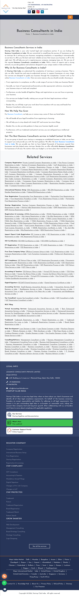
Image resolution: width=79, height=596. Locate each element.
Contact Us (11, 584)
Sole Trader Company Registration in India (21, 179)
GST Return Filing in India (27, 260)
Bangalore (44, 559)
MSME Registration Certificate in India (47, 228)
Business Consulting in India (62, 347)
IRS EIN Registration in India (58, 190)
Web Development (12, 329)
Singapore (52, 574)
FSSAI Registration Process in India (45, 221)
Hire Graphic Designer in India (56, 333)
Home (28, 34)
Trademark (9, 320)
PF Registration (11, 245)
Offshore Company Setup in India (38, 251)
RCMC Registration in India (57, 214)
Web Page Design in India (63, 331)
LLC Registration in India (60, 251)
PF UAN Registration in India (52, 245)
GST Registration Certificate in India (47, 263)
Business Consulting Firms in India (17, 349)
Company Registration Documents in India (52, 174)
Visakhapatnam (51, 568)
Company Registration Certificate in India (25, 172)
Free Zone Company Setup (15, 251)
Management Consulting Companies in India (56, 344)
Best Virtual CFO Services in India (17, 276)
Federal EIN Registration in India (39, 192)
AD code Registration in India (33, 218)
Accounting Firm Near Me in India (38, 291)
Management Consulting (15, 528)
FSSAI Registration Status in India (56, 223)
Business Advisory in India (55, 353)
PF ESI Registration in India (28, 245)
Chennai (12, 565)
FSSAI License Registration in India (59, 218)
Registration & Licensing (14, 214)
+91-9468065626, (34, 5)
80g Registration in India (30, 230)
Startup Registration (13, 205)
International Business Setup (15, 190)
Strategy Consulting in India (63, 349)
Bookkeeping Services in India (31, 289)
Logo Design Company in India (48, 329)
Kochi (33, 568)
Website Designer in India (22, 331)
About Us (35, 584)
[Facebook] (29, 11)
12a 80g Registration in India (57, 216)
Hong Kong (34, 577)
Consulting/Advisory (12, 340)
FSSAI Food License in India (62, 225)
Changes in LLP (11, 489)
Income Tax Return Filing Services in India (58, 274)
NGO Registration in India (15, 167)
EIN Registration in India (36, 190)
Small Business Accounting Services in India (37, 287)
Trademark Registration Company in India (46, 322)
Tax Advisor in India (48, 298)
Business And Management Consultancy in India (57, 342)
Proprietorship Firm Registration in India (34, 196)
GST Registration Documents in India (51, 260)
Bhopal (40, 568)
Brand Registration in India (52, 320)
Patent (8, 502)
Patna (67, 559)
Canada (34, 574)
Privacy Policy (46, 584)
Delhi (27, 559)
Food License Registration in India (37, 225)
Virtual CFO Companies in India (42, 276)
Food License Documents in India (17, 228)
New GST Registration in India (28, 265)
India (36, 571)
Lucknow (67, 565)
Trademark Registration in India (27, 320)
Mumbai (35, 559)
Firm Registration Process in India (51, 199)
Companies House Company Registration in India (41, 181)
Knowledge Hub (23, 584)
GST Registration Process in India (52, 265)
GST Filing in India (28, 267)
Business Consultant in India (15, 347)
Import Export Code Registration (17, 234)
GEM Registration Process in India (53, 230)
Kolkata (30, 565)
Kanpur (58, 565)
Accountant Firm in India (14, 291)
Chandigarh (14, 562)
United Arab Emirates (21, 574)
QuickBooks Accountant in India (29, 315)
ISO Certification (11, 241)
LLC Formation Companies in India (40, 254)
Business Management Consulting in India (21, 344)
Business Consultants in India (19, 78)
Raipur (23, 562)
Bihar (60, 559)
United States (46, 571)
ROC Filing (9, 304)
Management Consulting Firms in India (24, 342)
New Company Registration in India (34, 183)
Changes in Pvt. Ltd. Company (17, 486)
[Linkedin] (42, 11)
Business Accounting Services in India (58, 289)
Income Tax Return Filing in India (29, 274)
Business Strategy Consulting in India (48, 351)
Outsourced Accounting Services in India (43, 309)
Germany (62, 574)
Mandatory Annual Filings (15, 479)
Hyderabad (21, 565)
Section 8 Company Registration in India (37, 165)
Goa (30, 562)
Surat (44, 565)
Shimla (65, 562)
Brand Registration (13, 509)
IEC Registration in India (56, 234)
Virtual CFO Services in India (54, 271)
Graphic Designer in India (35, 333)
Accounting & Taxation (13, 271)
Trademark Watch (12, 512)
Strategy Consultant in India (41, 349)
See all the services (39, 546)
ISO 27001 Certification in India (52, 241)
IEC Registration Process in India (32, 237)
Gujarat (37, 562)
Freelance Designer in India (14, 333)
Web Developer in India (42, 331)
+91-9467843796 (46, 5)
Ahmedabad (46, 562)
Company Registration (13, 163)
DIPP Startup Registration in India (17, 210)
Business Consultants (15, 114)
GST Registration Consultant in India (19, 300)
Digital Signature (11, 283)
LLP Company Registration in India (18, 174)
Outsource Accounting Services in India (41, 311)
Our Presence (40, 586)
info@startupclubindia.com (38, 9)
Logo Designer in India (27, 329)
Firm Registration (11, 196)
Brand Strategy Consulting (15, 531)
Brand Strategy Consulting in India (18, 351)
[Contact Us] (4, 576)
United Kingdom (59, 571)
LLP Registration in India (63, 165)
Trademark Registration (14, 505)
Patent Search (11, 515)
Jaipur (51, 565)
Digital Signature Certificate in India (57, 283)
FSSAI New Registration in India (17, 221)
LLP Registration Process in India (33, 176)
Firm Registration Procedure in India (24, 199)
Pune (38, 565)
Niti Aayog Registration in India (33, 216)
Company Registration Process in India (44, 167)
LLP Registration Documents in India (60, 176)
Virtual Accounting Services (15, 309)
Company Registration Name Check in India (57, 172)
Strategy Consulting (13, 535)
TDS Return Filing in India (32, 271)
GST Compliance (11, 260)
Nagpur (26, 568)
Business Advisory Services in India (32, 353)
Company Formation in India (20, 186)
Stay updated (17, 423)
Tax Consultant (10, 298)
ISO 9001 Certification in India (28, 241)
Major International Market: (23, 571)
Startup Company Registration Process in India (40, 205)
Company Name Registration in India (34, 169)
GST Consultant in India (65, 298)
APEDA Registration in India (34, 214)
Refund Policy (58, 584)
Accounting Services (12, 287)
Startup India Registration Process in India (36, 207)
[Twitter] (33, 11)
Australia (43, 574)
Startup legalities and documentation (25, 415)
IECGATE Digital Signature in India (30, 283)
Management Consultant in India (33, 340)
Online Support (21, 431)
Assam (53, 559)
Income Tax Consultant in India (28, 298)
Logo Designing (11, 538)
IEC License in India (38, 234)
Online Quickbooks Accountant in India (19, 278)
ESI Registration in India (29, 247)
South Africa (44, 577)
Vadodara (57, 562)
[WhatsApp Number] (4, 583)
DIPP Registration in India (63, 207)
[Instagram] (38, 11)
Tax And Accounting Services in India (45, 313)
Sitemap (69, 584)
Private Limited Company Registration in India (39, 163)
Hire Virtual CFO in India (65, 276)
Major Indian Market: (16, 559)
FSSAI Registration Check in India (30, 223)
